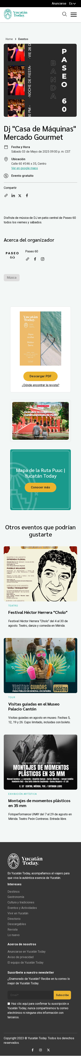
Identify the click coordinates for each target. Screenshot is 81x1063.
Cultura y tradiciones (21, 902)
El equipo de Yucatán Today (26, 962)
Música (11, 277)
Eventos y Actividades (22, 908)
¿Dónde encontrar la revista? (40, 385)
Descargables (17, 924)
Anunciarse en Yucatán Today (27, 951)
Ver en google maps (24, 168)
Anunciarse (59, 3)
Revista (13, 929)
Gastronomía (16, 897)
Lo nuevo (14, 935)
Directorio (14, 919)
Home (9, 39)
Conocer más (40, 487)
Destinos (14, 891)
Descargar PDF (40, 376)
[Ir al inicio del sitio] (15, 18)
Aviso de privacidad (21, 957)
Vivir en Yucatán (18, 913)
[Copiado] (6, 196)
